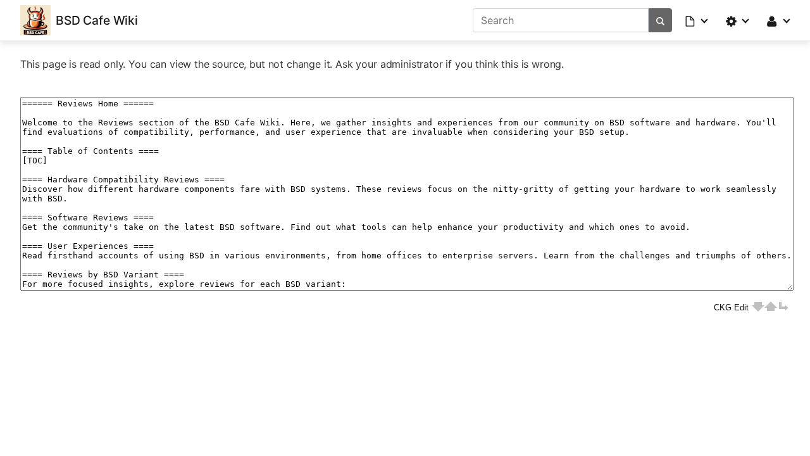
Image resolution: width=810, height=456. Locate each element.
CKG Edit (731, 307)
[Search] (660, 20)
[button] (697, 20)
